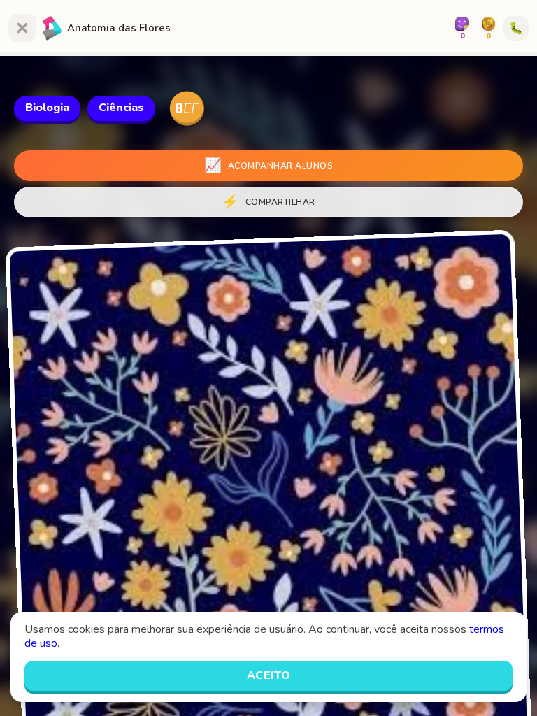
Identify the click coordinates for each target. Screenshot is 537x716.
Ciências (121, 107)
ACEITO (269, 675)
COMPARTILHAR (268, 201)
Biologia (47, 107)
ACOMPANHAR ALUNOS (268, 165)
